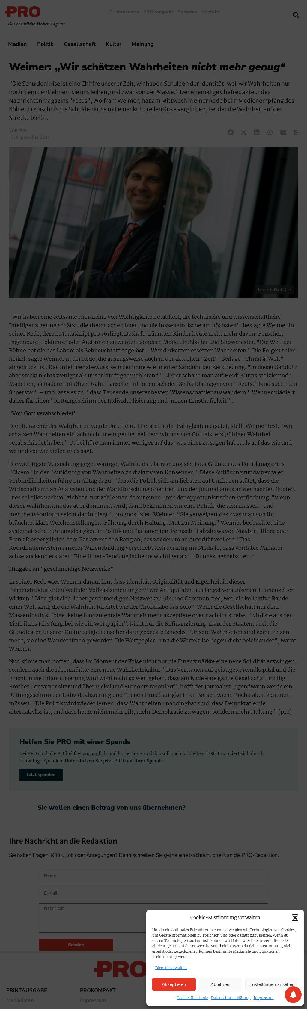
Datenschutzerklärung (231, 998)
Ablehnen (220, 984)
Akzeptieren (174, 984)
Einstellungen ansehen (272, 984)
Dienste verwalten (171, 968)
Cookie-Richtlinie (192, 998)
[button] (295, 918)
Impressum (264, 998)
